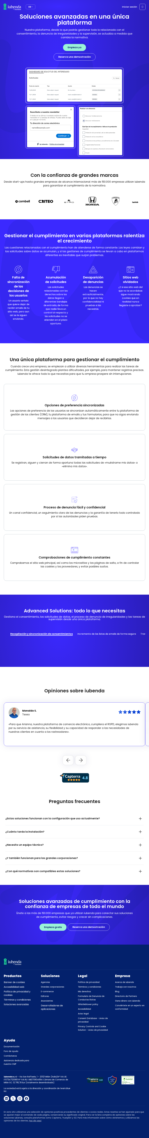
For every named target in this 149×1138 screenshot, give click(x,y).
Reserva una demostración (74, 57)
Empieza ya (74, 47)
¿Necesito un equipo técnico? (24, 845)
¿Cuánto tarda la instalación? (24, 831)
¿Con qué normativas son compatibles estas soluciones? (42, 871)
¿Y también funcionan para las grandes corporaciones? (41, 858)
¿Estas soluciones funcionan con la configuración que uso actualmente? (52, 818)
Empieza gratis (53, 927)
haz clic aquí (35, 1120)
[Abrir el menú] (142, 7)
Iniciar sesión (129, 6)
